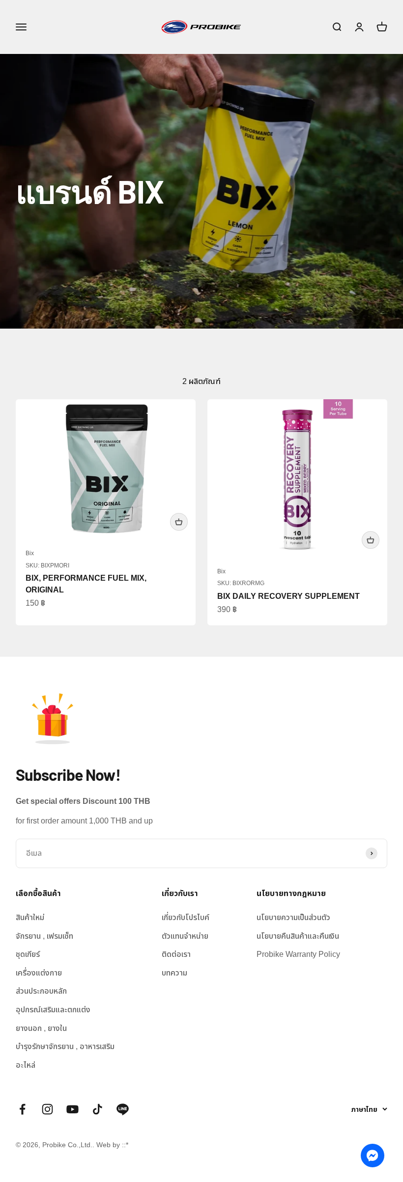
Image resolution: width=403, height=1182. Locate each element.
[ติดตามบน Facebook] (22, 1109)
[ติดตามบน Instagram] (47, 1109)
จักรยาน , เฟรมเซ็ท (44, 936)
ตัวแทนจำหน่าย (185, 936)
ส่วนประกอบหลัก (41, 991)
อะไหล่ (25, 1065)
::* (125, 1145)
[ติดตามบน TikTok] (97, 1109)
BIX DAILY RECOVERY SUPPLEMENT (288, 596)
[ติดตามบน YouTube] (72, 1109)
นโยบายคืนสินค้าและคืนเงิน (298, 936)
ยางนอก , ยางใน (41, 1028)
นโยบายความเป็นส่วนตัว (293, 917)
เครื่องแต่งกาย (39, 973)
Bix (30, 553)
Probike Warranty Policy (298, 954)
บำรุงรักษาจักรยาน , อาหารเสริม (65, 1046)
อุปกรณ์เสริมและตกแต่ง (53, 1009)
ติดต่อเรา (176, 954)
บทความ (174, 973)
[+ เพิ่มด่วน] (179, 522)
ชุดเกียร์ (28, 954)
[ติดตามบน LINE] (122, 1109)
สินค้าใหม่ (30, 917)
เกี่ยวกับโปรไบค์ (185, 917)
